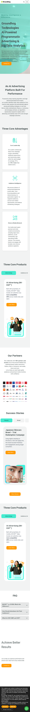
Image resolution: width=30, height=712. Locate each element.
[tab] (8, 273)
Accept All (5, 706)
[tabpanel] (15, 310)
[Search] (23, 1)
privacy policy (4, 701)
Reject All (13, 706)
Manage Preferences (7, 709)
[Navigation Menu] (27, 2)
